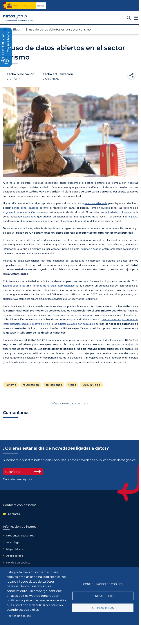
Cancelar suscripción (18, 479)
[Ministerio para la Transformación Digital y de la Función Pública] (24, 5)
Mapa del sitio (15, 549)
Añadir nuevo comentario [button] (70, 403)
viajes (72, 384)
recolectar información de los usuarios (70, 315)
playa (133, 216)
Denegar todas (102, 596)
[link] (18, 20)
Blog (16, 29)
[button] (131, 75)
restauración (27, 212)
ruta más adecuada (95, 203)
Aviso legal (13, 542)
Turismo (11, 384)
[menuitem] (19, 514)
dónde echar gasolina (25, 207)
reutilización (31, 384)
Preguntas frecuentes (20, 535)
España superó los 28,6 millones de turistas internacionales (39, 285)
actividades (29, 216)
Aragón (97, 248)
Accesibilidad (14, 555)
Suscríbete (13, 471)
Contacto (14, 514)
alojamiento (9, 212)
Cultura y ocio (91, 384)
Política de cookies (18, 562)
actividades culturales (118, 212)
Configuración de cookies (102, 584)
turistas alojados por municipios (76, 323)
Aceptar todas (103, 607)
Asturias (85, 248)
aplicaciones (54, 384)
